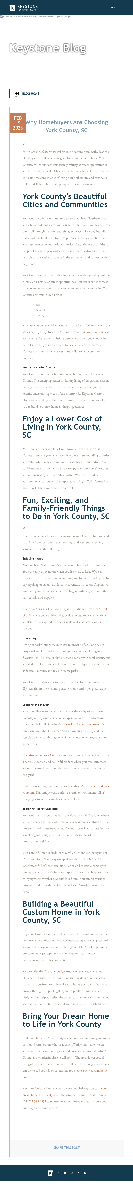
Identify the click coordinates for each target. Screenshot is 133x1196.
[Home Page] (23, 8)
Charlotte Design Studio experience (66, 971)
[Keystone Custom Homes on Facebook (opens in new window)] (58, 1173)
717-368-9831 (37, 1101)
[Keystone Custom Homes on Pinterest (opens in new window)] (78, 1173)
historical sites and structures (81, 724)
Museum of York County (44, 755)
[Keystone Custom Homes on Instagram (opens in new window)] (72, 1173)
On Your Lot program (93, 947)
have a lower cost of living (75, 449)
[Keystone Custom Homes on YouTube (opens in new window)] (65, 1173)
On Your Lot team (93, 332)
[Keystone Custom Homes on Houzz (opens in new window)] (85, 1173)
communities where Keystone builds (56, 351)
